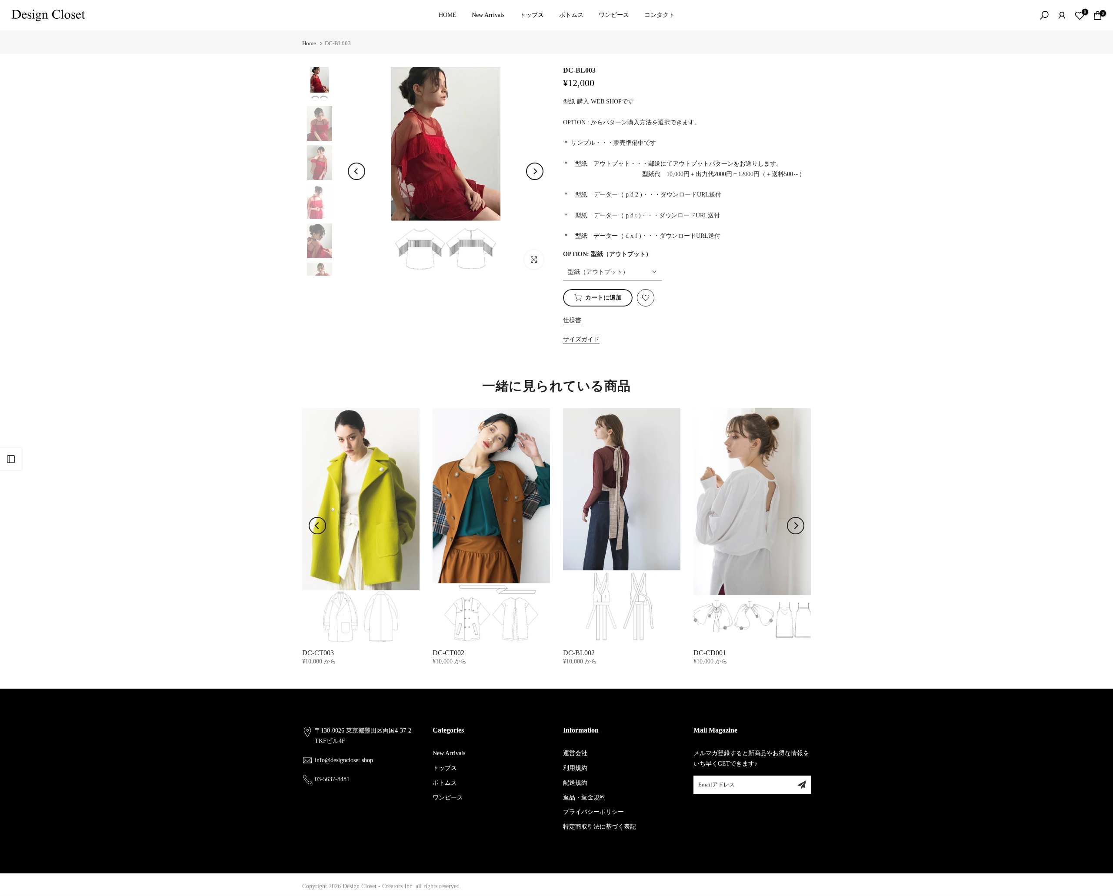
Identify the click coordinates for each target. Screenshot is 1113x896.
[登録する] (801, 784)
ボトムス (571, 15)
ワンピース (614, 15)
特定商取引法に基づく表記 (599, 826)
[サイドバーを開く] (11, 459)
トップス (532, 15)
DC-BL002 (579, 652)
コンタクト (659, 15)
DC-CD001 (709, 652)
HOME (448, 15)
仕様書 (572, 320)
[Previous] (356, 171)
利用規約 (575, 768)
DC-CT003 (318, 652)
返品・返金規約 (584, 797)
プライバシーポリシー (593, 812)
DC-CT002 (448, 652)
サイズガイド (581, 339)
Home (309, 43)
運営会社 (575, 753)
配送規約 (575, 782)
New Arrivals (488, 15)
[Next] (534, 171)
